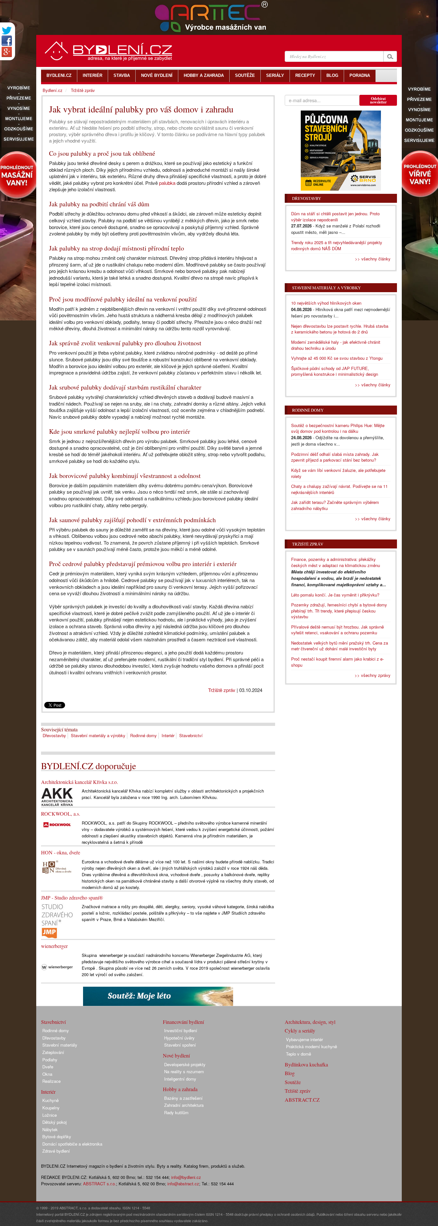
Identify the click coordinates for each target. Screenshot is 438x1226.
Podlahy (49, 1060)
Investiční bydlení (180, 1030)
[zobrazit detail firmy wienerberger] (57, 967)
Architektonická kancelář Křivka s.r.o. (79, 781)
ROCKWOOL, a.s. (60, 813)
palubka (167, 182)
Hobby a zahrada (180, 1089)
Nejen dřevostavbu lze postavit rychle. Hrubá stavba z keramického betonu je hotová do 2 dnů (339, 329)
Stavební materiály (59, 1045)
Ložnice (49, 1115)
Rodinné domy (143, 735)
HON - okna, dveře (60, 852)
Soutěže (293, 1082)
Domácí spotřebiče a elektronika (72, 1144)
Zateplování (53, 1052)
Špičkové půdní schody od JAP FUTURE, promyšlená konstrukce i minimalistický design (334, 371)
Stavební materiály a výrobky (98, 735)
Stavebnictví (191, 735)
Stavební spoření (180, 1045)
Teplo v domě (298, 1054)
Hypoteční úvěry (179, 1038)
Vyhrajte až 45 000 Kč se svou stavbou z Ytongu (337, 358)
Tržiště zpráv (221, 690)
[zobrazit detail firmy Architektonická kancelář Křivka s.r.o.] (57, 797)
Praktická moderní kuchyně (311, 1046)
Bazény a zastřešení (183, 1098)
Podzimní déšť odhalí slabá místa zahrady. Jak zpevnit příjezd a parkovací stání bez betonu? (335, 457)
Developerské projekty (185, 1064)
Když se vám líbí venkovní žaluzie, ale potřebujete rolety (338, 473)
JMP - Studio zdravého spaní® (72, 897)
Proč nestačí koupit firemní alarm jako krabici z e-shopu (337, 662)
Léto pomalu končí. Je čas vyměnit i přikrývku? (335, 595)
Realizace (51, 1081)
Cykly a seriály (300, 1030)
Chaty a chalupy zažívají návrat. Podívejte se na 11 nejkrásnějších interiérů (339, 489)
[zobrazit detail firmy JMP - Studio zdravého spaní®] (57, 920)
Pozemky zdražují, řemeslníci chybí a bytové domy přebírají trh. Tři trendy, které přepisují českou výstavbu (339, 611)
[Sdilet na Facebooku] (7, 41)
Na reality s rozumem (184, 1071)
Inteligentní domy (180, 1079)
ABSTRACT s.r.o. (99, 1184)
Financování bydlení (183, 1021)
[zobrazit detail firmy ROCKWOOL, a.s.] (57, 824)
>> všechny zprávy (373, 675)
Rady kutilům (176, 1112)
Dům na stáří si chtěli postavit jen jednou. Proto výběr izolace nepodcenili (335, 216)
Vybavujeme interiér (304, 1039)
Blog (290, 1073)
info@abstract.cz (183, 1184)
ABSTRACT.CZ (302, 1099)
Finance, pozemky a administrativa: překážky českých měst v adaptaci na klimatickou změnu (335, 562)
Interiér (168, 735)
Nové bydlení (176, 1055)
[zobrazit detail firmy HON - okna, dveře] (57, 866)
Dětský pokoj (54, 1122)
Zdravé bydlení (56, 1151)
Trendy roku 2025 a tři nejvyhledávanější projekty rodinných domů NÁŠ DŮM (336, 245)
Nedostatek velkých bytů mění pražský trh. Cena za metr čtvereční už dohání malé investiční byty (339, 646)
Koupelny (51, 1108)
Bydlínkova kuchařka (306, 1064)
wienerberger (54, 945)
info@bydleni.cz (186, 1177)
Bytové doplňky (56, 1136)
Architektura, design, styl (310, 1021)
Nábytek (50, 1129)
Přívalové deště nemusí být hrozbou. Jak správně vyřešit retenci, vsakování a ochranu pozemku (337, 630)
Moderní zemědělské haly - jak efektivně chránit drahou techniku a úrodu (335, 345)
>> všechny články (373, 259)
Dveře (47, 1067)
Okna (47, 1074)
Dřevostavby (54, 735)
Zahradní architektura (184, 1105)
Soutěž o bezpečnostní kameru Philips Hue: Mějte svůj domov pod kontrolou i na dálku (337, 428)
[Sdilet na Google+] (7, 52)
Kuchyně (50, 1100)
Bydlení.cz (53, 90)
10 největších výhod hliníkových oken (326, 303)
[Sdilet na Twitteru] (7, 31)
